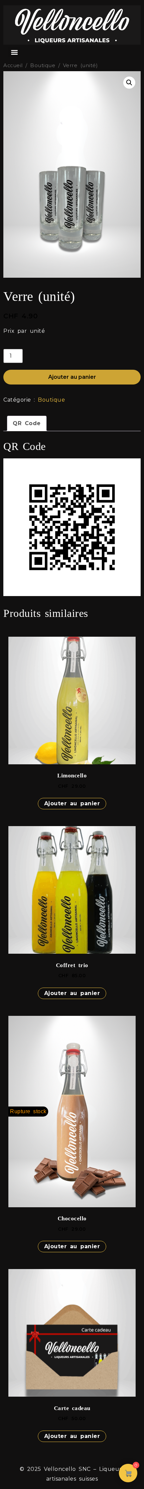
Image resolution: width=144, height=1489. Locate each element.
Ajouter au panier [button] (72, 803)
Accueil (13, 65)
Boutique (42, 65)
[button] (129, 83)
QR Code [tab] (27, 423)
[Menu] (14, 52)
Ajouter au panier (72, 377)
